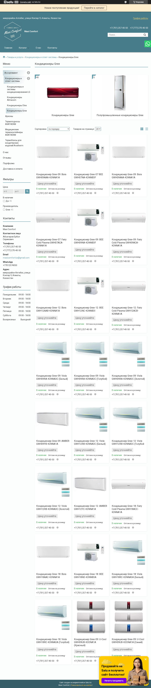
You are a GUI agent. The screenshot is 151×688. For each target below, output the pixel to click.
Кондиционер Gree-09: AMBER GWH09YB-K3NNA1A (52, 442)
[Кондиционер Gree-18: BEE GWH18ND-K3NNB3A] (91, 552)
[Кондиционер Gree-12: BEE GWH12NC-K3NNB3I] (91, 286)
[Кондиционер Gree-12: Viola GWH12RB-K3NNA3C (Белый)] (91, 419)
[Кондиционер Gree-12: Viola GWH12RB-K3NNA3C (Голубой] (128, 419)
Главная (8, 48)
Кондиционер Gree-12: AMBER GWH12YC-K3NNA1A (90, 507)
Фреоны (9, 116)
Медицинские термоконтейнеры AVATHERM (14, 132)
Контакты (52, 48)
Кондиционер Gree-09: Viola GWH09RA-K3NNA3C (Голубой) (90, 377)
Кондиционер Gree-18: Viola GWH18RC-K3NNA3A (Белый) (127, 576)
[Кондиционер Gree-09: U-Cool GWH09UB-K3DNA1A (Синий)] (128, 617)
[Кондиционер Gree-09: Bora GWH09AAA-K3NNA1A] (53, 152)
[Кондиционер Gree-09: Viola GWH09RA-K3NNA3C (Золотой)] (128, 354)
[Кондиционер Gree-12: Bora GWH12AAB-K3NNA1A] (53, 286)
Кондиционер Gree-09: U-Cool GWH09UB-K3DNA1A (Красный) (90, 642)
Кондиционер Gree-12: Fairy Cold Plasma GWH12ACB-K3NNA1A (127, 310)
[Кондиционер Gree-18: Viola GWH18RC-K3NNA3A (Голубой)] (53, 617)
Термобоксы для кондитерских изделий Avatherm (14, 143)
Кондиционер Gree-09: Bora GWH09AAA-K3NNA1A (51, 176)
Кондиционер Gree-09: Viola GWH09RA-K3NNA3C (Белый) (52, 377)
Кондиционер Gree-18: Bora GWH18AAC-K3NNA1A (51, 576)
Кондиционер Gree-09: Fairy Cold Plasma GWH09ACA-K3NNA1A (127, 242)
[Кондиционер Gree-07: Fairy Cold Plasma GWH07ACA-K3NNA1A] (53, 218)
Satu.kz (89, 683)
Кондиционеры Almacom (14, 98)
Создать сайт (25, 2)
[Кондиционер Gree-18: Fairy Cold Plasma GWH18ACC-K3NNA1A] (128, 484)
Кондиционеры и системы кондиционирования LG (18, 89)
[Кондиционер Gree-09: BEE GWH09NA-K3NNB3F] (91, 218)
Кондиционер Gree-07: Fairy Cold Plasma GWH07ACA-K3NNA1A (51, 242)
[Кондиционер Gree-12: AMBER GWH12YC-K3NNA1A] (91, 484)
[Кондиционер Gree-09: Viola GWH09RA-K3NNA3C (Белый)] (53, 354)
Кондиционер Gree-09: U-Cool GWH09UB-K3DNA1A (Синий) (128, 641)
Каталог (23, 48)
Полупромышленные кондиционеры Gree (120, 115)
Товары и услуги (15, 57)
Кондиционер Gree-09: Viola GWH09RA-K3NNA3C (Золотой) (128, 377)
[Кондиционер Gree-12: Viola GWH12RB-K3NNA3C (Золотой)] (53, 484)
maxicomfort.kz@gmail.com (16, 258)
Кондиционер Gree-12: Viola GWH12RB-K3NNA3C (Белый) (90, 442)
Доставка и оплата (12, 169)
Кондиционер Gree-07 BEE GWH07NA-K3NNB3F (88, 176)
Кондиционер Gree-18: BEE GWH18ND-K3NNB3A (88, 576)
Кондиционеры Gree (17, 111)
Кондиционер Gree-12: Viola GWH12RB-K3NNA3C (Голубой (128, 442)
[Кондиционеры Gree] (63, 93)
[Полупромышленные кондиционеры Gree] (120, 93)
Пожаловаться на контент (82, 685)
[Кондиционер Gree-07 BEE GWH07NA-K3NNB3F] (91, 152)
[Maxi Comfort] (12, 31)
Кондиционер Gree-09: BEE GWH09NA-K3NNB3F (88, 241)
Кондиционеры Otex (17, 105)
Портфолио (8, 163)
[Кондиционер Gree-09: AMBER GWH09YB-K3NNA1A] (53, 419)
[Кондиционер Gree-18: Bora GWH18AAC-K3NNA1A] (53, 552)
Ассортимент (11, 73)
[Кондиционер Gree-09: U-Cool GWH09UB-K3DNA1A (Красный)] (91, 617)
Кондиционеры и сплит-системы (41, 57)
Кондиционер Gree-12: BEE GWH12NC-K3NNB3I (88, 309)
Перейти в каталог (94, 7)
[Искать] (144, 35)
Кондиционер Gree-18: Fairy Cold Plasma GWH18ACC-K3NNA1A (127, 509)
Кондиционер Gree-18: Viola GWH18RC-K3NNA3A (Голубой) (52, 641)
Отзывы (7, 157)
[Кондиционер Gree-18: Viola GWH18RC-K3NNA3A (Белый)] (128, 552)
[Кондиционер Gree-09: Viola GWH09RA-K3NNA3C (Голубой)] (91, 354)
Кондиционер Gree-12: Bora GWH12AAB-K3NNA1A (51, 309)
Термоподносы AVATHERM (12, 122)
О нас (38, 48)
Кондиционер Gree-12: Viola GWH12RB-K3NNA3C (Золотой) (52, 507)
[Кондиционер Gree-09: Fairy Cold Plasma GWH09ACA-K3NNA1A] (128, 218)
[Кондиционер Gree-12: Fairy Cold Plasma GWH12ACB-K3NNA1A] (128, 286)
